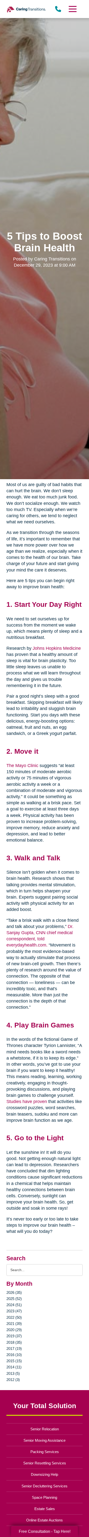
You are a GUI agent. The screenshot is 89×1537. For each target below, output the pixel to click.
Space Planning (44, 1497)
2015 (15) (14, 1361)
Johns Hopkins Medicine (57, 648)
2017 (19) (14, 1348)
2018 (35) (14, 1342)
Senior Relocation (44, 1429)
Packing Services (44, 1452)
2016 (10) (14, 1355)
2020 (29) (14, 1330)
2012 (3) (13, 1380)
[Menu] (72, 9)
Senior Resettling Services (44, 1463)
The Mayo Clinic (22, 765)
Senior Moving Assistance (44, 1440)
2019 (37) (14, 1336)
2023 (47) (14, 1311)
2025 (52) (14, 1299)
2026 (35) (14, 1292)
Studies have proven (26, 1101)
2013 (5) (13, 1373)
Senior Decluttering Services (44, 1486)
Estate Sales (44, 1509)
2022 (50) (14, 1317)
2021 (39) (14, 1323)
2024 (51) (14, 1305)
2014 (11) (14, 1367)
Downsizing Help (44, 1474)
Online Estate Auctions (44, 1520)
